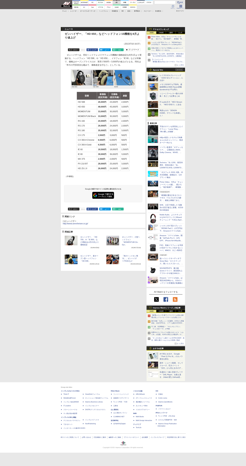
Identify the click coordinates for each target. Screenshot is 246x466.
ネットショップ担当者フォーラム (96, 398)
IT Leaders (67, 406)
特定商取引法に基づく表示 (176, 437)
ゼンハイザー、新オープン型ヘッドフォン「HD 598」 (89, 258)
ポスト (75, 50)
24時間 (161, 33)
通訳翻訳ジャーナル (143, 402)
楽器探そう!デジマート (121, 398)
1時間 (151, 33)
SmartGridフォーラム (92, 394)
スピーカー (147, 11)
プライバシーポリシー (131, 437)
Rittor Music (115, 391)
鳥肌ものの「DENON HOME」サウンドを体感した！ (170, 113)
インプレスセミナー (92, 406)
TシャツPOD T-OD (120, 402)
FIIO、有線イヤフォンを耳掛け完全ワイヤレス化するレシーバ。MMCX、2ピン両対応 (171, 247)
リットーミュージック (121, 394)
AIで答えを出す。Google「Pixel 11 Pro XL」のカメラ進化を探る (171, 356)
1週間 (171, 33)
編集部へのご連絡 (115, 437)
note (119, 50)
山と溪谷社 (115, 409)
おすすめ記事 (158, 348)
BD (123, 11)
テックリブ (137, 424)
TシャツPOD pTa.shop (166, 416)
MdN (135, 413)
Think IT (66, 394)
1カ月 (180, 33)
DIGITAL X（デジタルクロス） (95, 409)
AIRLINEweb (140, 394)
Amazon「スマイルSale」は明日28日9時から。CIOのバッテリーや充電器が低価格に (171, 280)
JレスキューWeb (141, 406)
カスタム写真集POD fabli (167, 420)
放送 (128, 11)
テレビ (64, 11)
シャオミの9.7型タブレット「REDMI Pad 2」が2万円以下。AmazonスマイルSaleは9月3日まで (167, 45)
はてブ (107, 50)
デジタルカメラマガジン (71, 420)
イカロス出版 (137, 391)
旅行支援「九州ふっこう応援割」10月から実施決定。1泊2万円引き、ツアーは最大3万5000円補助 (167, 323)
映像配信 (115, 11)
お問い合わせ (86, 437)
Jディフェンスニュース (144, 398)
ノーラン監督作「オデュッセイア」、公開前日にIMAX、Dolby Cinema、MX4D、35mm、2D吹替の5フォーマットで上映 (171, 152)
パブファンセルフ (164, 409)
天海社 (160, 394)
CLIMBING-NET (118, 417)
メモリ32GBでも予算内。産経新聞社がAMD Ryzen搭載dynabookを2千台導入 (171, 87)
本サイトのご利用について (70, 437)
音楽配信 (158, 11)
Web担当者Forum (69, 398)
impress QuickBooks (165, 402)
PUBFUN (159, 406)
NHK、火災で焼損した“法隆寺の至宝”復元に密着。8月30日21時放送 (171, 207)
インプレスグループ (157, 437)
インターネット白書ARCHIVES (74, 428)
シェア (94, 50)
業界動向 (137, 11)
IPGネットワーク (161, 413)
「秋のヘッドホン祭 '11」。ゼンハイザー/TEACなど (130, 258)
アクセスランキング (161, 29)
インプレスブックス (92, 420)
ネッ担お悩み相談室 (70, 413)
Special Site (158, 70)
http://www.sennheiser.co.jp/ (75, 223)
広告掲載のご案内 (100, 437)
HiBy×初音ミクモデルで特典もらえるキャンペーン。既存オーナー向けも (171, 140)
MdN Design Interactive (144, 420)
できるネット (68, 424)
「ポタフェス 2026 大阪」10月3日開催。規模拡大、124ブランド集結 (171, 174)
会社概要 (145, 437)
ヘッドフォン (103, 11)
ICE (157, 391)
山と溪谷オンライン (120, 413)
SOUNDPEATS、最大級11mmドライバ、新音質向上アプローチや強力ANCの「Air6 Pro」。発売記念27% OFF (171, 273)
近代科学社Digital (119, 424)
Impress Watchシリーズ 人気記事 (167, 308)
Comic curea (162, 398)
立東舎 (115, 406)
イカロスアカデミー (143, 409)
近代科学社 (115, 420)
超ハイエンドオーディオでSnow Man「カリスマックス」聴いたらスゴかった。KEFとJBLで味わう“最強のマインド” (171, 263)
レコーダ (73, 11)
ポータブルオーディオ (87, 11)
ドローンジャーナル (70, 409)
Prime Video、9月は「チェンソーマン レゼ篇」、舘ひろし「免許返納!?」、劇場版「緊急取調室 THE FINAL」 (167, 39)
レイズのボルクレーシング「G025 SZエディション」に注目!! (171, 77)
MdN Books (140, 417)
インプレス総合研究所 (71, 402)
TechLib (138, 427)
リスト (83, 50)
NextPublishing (90, 424)
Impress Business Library (94, 402)
